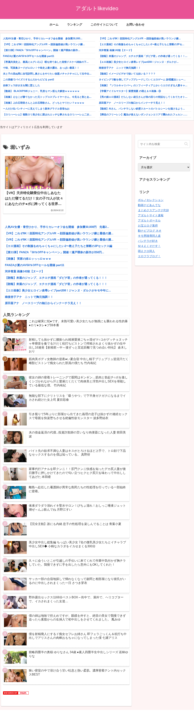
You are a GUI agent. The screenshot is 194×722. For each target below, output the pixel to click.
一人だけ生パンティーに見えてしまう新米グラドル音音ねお (36, 108)
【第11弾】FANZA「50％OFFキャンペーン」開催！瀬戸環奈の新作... (41, 50)
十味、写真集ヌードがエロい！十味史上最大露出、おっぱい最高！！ (41, 67)
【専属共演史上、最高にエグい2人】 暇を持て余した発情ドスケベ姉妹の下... (46, 62)
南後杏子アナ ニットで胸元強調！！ (120, 67)
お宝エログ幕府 (148, 225)
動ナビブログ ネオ (149, 230)
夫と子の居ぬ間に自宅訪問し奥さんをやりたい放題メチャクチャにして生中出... (47, 73)
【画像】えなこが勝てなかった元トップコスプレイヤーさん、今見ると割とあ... (47, 96)
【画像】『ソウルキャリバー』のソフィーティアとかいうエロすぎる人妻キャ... (143, 85)
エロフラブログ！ (149, 256)
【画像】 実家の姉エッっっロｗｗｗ (28, 258)
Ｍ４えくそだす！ (149, 246)
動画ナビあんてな (149, 205)
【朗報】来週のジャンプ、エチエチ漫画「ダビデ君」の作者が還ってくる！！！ (56, 277)
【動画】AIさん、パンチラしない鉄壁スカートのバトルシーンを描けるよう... (142, 108)
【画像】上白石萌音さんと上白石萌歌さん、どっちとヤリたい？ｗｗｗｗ (43, 102)
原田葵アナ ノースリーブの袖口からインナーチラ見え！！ (132, 102)
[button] (186, 144)
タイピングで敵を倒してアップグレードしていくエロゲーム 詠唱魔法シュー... (142, 79)
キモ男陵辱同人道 (149, 235)
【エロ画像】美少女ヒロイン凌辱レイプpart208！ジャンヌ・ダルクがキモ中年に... (58, 290)
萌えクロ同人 (146, 251)
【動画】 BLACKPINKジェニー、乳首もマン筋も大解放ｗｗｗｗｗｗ (41, 91)
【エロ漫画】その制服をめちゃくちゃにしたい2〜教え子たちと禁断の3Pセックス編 (58, 246)
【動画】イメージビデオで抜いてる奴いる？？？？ (127, 73)
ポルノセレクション (150, 200)
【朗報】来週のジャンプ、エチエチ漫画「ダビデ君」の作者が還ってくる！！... (143, 56)
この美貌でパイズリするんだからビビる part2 (28, 79)
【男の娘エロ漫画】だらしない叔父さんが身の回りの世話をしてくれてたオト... (143, 96)
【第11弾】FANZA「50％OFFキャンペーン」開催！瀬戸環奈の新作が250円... (54, 252)
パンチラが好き (148, 240)
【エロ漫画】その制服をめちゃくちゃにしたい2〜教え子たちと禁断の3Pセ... (141, 44)
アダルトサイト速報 (150, 215)
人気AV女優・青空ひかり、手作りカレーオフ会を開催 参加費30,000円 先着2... (57, 226)
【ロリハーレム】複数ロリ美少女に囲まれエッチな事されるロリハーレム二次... (47, 114)
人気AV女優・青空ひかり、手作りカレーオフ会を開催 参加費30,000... (42, 38)
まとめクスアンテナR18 (153, 210)
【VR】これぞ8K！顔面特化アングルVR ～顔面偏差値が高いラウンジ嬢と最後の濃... (59, 233)
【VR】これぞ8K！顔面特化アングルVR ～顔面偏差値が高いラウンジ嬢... (44, 44)
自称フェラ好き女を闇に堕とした (21, 85)
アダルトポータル (149, 220)
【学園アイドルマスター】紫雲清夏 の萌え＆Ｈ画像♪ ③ (130, 91)
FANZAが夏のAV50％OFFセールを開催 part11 (28, 56)
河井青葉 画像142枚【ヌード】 (116, 50)
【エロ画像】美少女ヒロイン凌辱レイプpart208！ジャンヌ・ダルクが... (139, 62)
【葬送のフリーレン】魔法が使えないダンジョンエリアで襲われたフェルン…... (143, 114)
